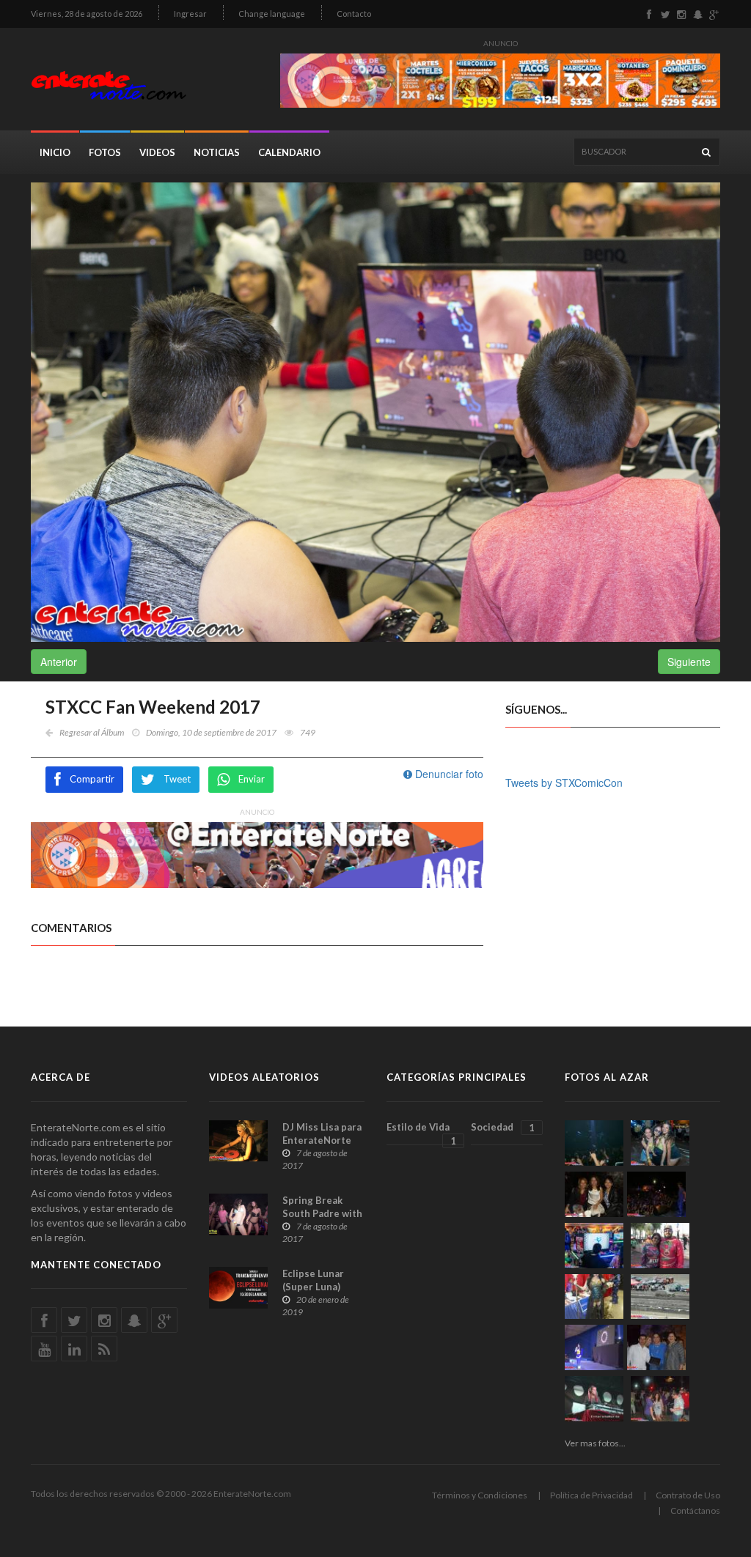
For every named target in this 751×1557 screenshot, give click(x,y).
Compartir (92, 779)
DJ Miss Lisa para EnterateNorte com (322, 1140)
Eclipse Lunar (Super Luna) (313, 1280)
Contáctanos (695, 1510)
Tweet (177, 779)
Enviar (251, 779)
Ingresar (190, 13)
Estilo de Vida (421, 1133)
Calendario (289, 152)
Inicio (55, 152)
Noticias (217, 152)
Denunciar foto (447, 773)
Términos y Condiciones (479, 1495)
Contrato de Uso (688, 1495)
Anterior (58, 661)
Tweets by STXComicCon (564, 782)
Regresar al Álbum (91, 732)
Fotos (105, 152)
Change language (271, 13)
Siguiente (689, 661)
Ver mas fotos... (595, 1443)
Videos (157, 152)
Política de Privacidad (591, 1495)
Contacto (354, 13)
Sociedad (502, 1127)
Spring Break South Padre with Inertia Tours (322, 1213)
